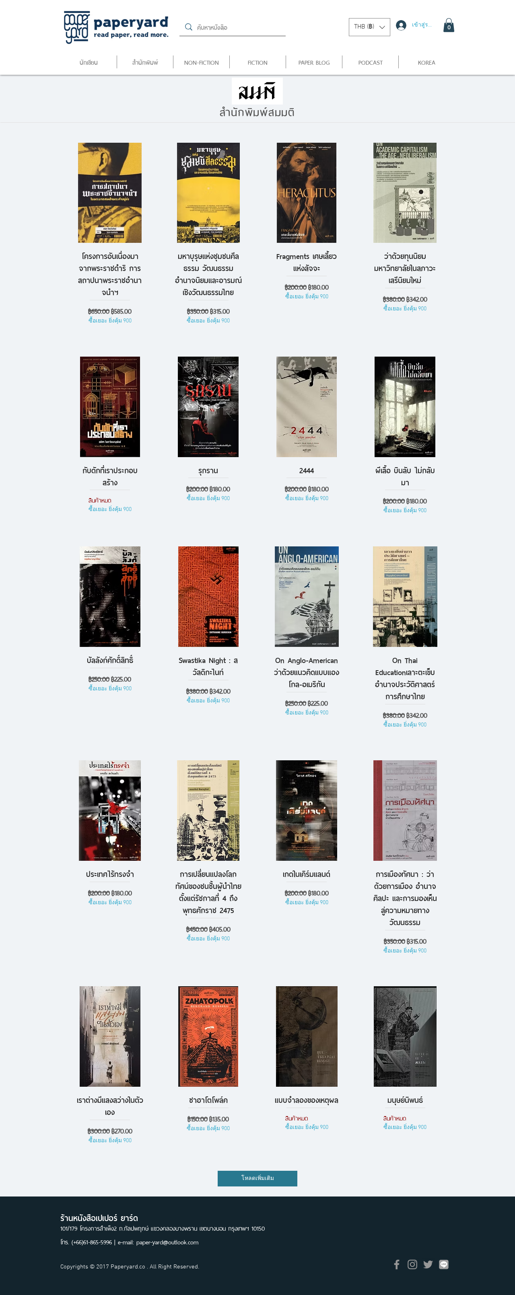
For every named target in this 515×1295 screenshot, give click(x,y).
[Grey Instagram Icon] (412, 1264)
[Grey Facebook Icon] (396, 1264)
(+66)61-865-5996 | (95, 1241)
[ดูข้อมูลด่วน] (110, 193)
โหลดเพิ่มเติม (257, 1178)
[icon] (443, 1264)
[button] (369, 27)
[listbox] (369, 27)
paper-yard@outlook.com (167, 1241)
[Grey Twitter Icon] (428, 1264)
